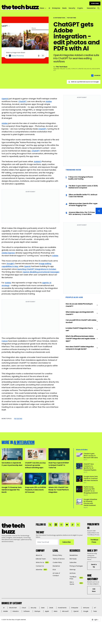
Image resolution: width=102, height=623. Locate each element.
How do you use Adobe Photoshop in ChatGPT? (79, 305)
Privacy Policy (57, 555)
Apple (47, 611)
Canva (4, 341)
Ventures (86, 608)
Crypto (80, 8)
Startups (37, 611)
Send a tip (94, 565)
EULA (54, 570)
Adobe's (37, 161)
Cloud (24, 608)
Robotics (16, 611)
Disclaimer (56, 566)
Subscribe (66, 542)
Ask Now (94, 590)
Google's (10, 263)
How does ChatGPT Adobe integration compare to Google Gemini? (80, 347)
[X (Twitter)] (50, 525)
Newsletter (91, 8)
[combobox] (95, 619)
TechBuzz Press (94, 541)
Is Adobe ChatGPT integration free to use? (79, 329)
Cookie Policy (57, 562)
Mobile (5, 611)
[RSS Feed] (78, 525)
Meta (55, 611)
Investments (62, 608)
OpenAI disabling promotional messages (41, 272)
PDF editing (18, 419)
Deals (64, 8)
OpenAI (5, 98)
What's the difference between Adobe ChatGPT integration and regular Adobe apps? (80, 338)
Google (85, 611)
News (42, 8)
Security (72, 8)
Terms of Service (59, 559)
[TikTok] (73, 525)
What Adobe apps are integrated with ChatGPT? (80, 313)
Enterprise (56, 8)
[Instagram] (61, 525)
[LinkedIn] (56, 525)
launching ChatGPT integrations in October (36, 269)
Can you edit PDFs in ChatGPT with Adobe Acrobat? (81, 321)
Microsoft (65, 611)
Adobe (49, 101)
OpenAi (75, 611)
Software (27, 611)
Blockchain (13, 608)
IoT (95, 608)
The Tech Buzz (61, 67)
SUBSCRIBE (95, 3)
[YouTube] (67, 525)
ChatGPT (22, 101)
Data (42, 608)
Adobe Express (8, 253)
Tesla (95, 611)
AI (49, 8)
